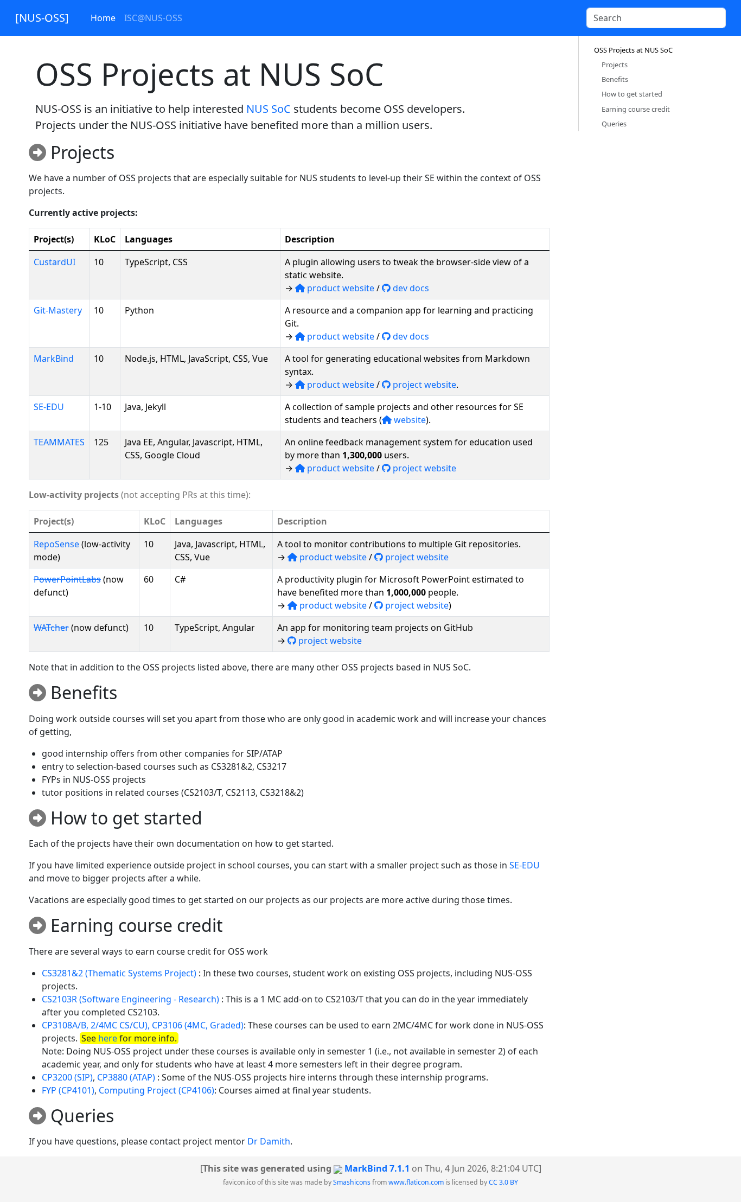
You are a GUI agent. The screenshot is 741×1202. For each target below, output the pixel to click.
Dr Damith (268, 1141)
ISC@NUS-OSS (153, 18)
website (409, 420)
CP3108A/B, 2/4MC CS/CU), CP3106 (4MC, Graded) (143, 1025)
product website (339, 288)
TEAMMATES (59, 442)
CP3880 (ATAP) (126, 1077)
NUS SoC (268, 108)
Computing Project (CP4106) (156, 1090)
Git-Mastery (58, 310)
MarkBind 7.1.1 (377, 1168)
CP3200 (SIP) (67, 1077)
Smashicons (351, 1182)
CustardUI (54, 262)
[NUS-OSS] (42, 17)
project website (423, 385)
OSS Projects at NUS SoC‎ (633, 50)
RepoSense (56, 544)
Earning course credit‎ (636, 109)
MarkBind (54, 359)
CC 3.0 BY (503, 1182)
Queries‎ (614, 124)
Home (103, 18)
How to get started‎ (632, 94)
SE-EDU (49, 407)
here (107, 1038)
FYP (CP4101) (68, 1090)
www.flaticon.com (416, 1182)
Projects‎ (615, 64)
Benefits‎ (615, 79)
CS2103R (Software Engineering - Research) (130, 999)
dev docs (410, 288)
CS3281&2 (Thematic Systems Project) (119, 973)
